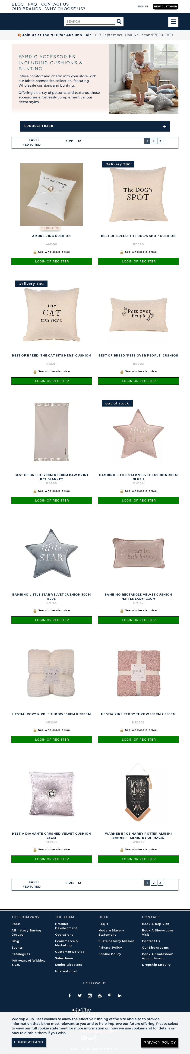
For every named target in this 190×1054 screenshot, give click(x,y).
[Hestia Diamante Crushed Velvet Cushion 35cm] (52, 792)
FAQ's (103, 924)
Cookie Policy (109, 954)
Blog (18, 4)
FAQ (32, 4)
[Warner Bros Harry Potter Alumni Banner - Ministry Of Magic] (138, 792)
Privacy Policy (110, 947)
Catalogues (21, 954)
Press (16, 924)
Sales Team (64, 958)
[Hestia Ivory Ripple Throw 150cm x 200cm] (52, 673)
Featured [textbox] (32, 144)
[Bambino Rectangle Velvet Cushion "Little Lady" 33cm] (138, 553)
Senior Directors (68, 964)
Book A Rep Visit (156, 924)
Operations (64, 934)
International (66, 971)
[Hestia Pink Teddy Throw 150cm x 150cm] (138, 673)
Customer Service (70, 951)
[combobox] (33, 145)
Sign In (143, 6)
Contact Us (55, 4)
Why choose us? (65, 8)
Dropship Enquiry (156, 964)
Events (17, 947)
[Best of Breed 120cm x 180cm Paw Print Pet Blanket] (52, 434)
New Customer (165, 6)
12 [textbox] (79, 141)
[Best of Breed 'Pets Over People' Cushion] (138, 314)
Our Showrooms (155, 947)
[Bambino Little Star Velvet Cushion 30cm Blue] (52, 553)
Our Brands (26, 8)
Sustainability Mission (116, 941)
